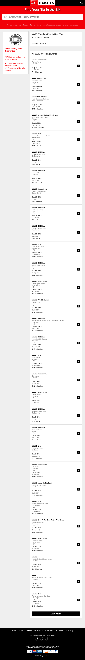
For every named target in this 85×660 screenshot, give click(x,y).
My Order (59, 631)
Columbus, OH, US (41, 37)
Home (14, 631)
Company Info (25, 631)
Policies (37, 631)
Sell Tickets (47, 631)
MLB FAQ (69, 631)
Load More (55, 613)
